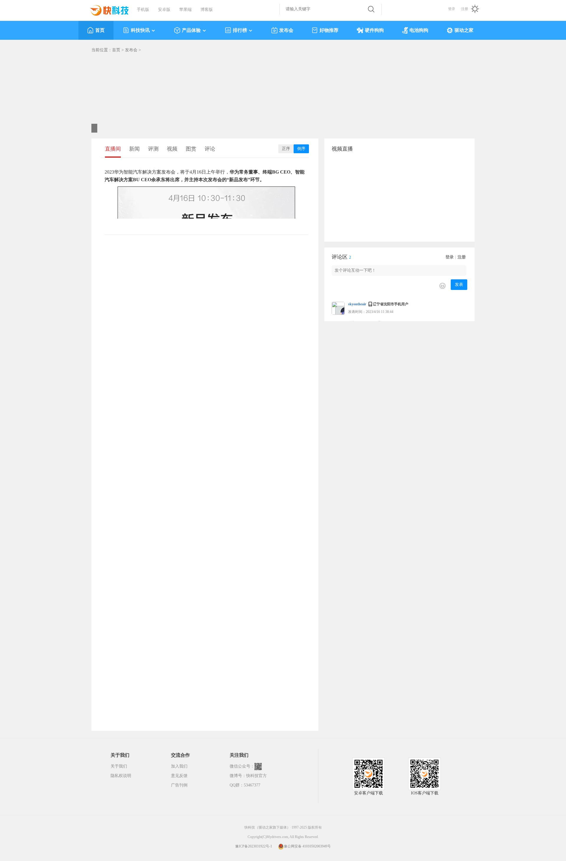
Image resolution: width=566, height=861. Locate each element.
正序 (286, 148)
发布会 (286, 30)
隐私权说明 (121, 775)
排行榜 (240, 30)
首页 (100, 30)
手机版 (143, 9)
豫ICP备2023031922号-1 (253, 846)
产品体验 (191, 30)
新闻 (134, 149)
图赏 (191, 149)
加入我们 (179, 766)
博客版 (206, 9)
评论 (210, 149)
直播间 (113, 149)
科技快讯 (140, 30)
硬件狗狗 (374, 30)
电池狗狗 (418, 30)
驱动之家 (464, 30)
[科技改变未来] (105, 8)
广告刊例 (179, 785)
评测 (153, 149)
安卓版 (164, 9)
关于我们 (119, 766)
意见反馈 (179, 775)
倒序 (301, 148)
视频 (172, 149)
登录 (451, 9)
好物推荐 (329, 30)
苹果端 (185, 9)
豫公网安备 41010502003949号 (307, 846)
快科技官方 (256, 775)
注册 (464, 9)
